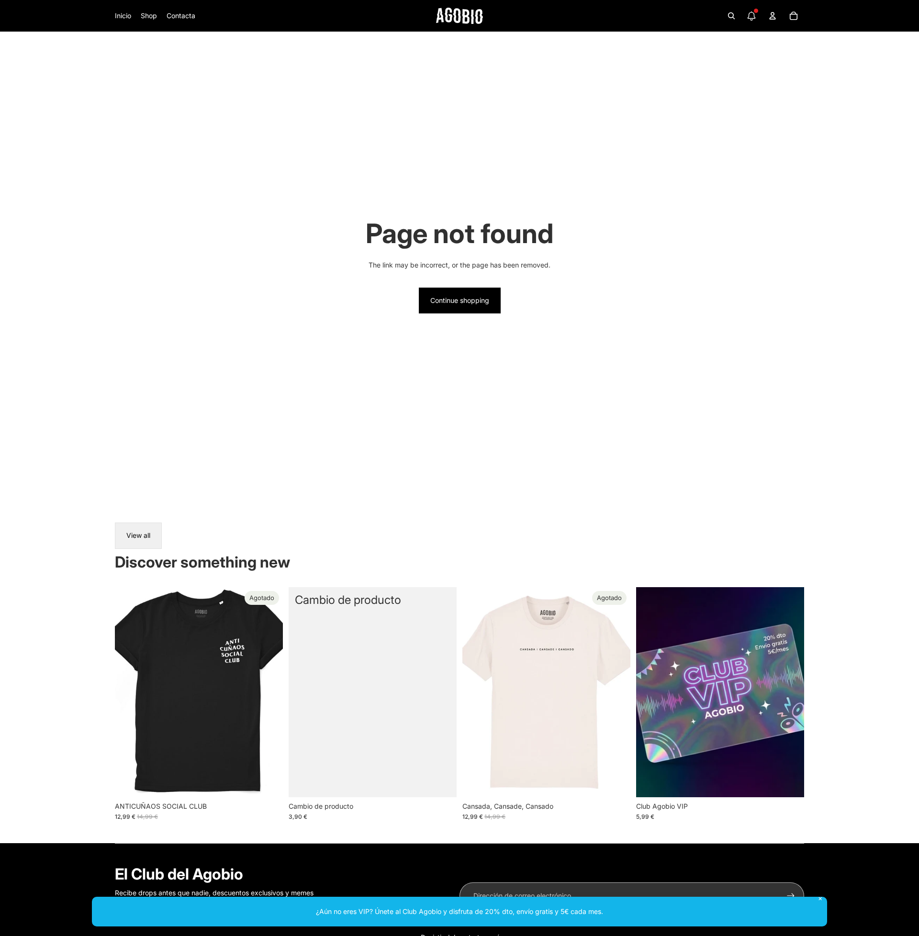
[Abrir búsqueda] (731, 15)
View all (138, 535)
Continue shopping (459, 300)
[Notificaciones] (751, 15)
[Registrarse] (791, 896)
